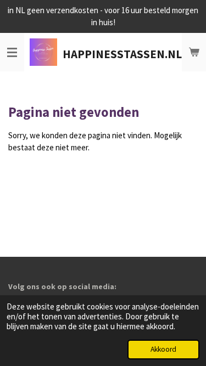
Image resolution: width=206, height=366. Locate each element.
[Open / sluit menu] (12, 52)
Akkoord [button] (163, 349)
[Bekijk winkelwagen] (194, 52)
